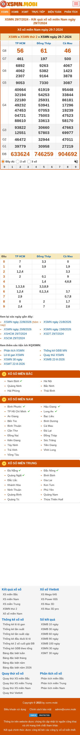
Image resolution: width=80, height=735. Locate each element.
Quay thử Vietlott (13, 692)
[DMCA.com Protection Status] (40, 715)
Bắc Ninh (49, 385)
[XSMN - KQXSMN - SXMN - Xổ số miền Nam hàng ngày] (18, 4)
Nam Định (13, 381)
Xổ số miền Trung (22, 463)
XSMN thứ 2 (28, 36)
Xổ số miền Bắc (20, 373)
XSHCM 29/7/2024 (15, 333)
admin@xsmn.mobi (65, 709)
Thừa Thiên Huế (53, 499)
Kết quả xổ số (11, 589)
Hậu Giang (50, 406)
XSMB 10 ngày (49, 624)
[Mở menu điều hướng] (76, 3)
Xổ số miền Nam (20, 399)
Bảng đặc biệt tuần (14, 653)
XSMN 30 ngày (13, 359)
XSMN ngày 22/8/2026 (17, 321)
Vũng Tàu (13, 454)
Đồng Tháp (44, 43)
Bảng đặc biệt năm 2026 (17, 667)
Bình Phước (14, 406)
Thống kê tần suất (13, 629)
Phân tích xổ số (51, 673)
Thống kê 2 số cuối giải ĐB (18, 643)
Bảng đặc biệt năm (14, 662)
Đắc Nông (49, 470)
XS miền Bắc (10, 594)
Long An (48, 411)
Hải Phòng (13, 390)
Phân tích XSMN (14, 350)
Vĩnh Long (50, 449)
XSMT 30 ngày (49, 653)
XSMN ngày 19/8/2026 (57, 329)
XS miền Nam (11, 599)
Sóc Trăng (50, 440)
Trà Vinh (12, 449)
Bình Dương (51, 421)
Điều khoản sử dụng (15, 709)
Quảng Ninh (14, 385)
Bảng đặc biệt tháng (14, 657)
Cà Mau (67, 43)
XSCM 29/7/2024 (14, 338)
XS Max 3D (47, 603)
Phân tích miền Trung (53, 683)
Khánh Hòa (14, 484)
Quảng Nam (51, 494)
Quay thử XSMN (54, 355)
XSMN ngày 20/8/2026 (17, 329)
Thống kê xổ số (13, 619)
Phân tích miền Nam (53, 688)
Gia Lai (48, 480)
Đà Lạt (48, 430)
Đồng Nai (12, 435)
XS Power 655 (49, 599)
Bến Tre (12, 421)
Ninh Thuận (14, 489)
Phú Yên (49, 489)
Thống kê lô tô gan (14, 624)
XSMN (13, 36)
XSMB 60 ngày (49, 633)
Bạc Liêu (49, 416)
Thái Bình (49, 390)
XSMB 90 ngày (49, 638)
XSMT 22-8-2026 (14, 363)
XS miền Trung (11, 603)
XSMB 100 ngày (50, 643)
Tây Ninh (12, 445)
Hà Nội (48, 381)
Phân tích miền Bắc (52, 678)
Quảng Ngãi (14, 475)
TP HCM (20, 43)
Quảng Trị (13, 499)
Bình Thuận (14, 425)
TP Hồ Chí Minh (16, 411)
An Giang (12, 416)
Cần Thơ (12, 430)
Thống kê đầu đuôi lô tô (17, 638)
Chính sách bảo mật (40, 709)
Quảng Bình (14, 494)
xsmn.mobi (51, 702)
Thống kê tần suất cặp (16, 633)
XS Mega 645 (49, 594)
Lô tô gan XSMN (14, 355)
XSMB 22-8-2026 (54, 359)
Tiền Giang (50, 445)
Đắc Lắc (12, 480)
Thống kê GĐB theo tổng (17, 648)
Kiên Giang (13, 440)
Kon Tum (49, 484)
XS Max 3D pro (50, 608)
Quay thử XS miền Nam (17, 688)
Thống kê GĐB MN (55, 350)
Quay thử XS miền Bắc (16, 678)
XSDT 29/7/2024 (54, 333)
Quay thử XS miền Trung (17, 683)
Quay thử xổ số (13, 673)
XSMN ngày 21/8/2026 (57, 321)
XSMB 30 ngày (49, 629)
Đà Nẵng (12, 470)
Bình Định (49, 475)
